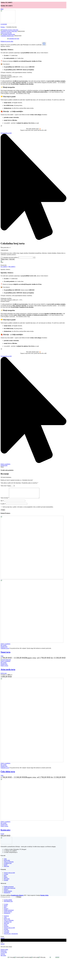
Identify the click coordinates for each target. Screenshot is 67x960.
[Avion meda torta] (6, 659)
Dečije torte (4, 673)
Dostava (6, 889)
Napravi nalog (4, 949)
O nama (6, 874)
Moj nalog (6, 878)
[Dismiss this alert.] (44, 44)
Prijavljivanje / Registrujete (11, 933)
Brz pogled (3, 645)
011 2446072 (4, 266)
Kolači (2, 833)
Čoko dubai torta (8, 771)
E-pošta (3, 503)
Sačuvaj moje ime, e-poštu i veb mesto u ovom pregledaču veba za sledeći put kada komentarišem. (28, 507)
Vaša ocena (4, 485)
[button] (4, 665)
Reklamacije (7, 892)
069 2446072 (11, 266)
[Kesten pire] (32, 820)
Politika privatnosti (9, 886)
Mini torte (6, 866)
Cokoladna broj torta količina (10, 257)
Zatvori (2, 938)
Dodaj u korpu (4, 259)
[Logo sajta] (8, 22)
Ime (2, 500)
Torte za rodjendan (9, 861)
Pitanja (5, 877)
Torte (2, 656)
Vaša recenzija (5, 498)
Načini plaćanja (8, 891)
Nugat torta (5, 652)
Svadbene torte (8, 863)
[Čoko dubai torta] (32, 761)
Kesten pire (5, 830)
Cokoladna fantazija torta (7, 35)
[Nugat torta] (32, 578)
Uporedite (6, 932)
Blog (5, 875)
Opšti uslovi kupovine (9, 888)
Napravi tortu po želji (9, 872)
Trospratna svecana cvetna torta (9, 31)
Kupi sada (11, 259)
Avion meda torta (8, 669)
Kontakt (6, 880)
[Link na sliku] (6, 843)
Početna (3, 27)
